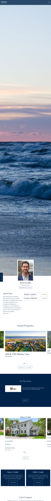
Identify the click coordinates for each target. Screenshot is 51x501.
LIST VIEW (29, 367)
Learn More (13, 482)
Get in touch (1, 277)
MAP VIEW (21, 367)
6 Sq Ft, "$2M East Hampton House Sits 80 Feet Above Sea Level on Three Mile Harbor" (33, 388)
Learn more (22, 287)
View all (25, 400)
